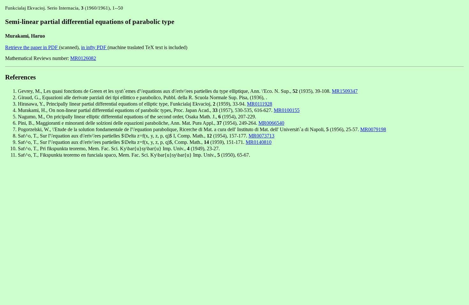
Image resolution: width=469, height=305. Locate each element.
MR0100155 (287, 110)
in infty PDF (94, 47)
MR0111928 (259, 104)
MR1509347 (345, 91)
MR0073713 (261, 135)
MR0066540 (271, 123)
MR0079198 (373, 129)
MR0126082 (83, 58)
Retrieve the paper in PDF (32, 47)
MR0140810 (259, 142)
